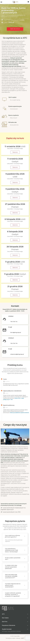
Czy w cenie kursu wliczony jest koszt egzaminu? (12, 536)
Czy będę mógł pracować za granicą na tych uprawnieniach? (12, 585)
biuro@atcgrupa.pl (15, 332)
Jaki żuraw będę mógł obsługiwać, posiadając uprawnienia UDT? (11, 576)
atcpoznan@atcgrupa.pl (17, 354)
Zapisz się (15, 152)
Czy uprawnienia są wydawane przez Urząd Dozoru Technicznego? (11, 550)
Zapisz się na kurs (15, 28)
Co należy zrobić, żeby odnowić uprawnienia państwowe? (11, 567)
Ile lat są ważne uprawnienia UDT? (12, 558)
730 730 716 (13, 343)
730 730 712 (13, 321)
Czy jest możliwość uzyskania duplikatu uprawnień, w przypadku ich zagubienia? (13, 594)
